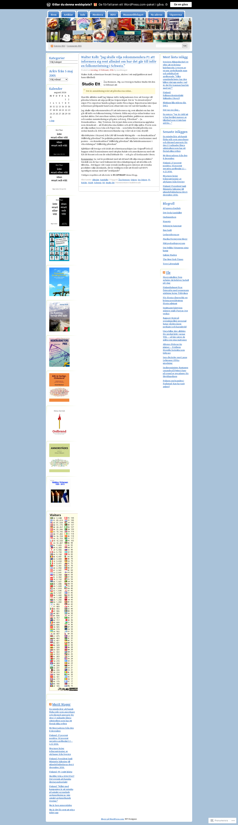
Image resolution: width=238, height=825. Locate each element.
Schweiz (97, 182)
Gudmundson (169, 217)
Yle (168, 273)
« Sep (51, 120)
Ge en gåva (181, 4)
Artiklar (68, 14)
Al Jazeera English (172, 208)
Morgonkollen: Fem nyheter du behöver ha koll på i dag (176, 280)
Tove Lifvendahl (171, 264)
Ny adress (156, 14)
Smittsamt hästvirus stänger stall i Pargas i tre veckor (175, 311)
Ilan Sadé (167, 230)
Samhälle (104, 180)
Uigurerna (176, 14)
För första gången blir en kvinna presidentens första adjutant (175, 300)
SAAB (90, 182)
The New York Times (173, 259)
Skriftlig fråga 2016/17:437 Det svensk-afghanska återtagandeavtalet (61, 779)
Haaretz (167, 221)
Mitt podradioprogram (174, 243)
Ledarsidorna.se (171, 234)
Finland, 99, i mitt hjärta (60, 772)
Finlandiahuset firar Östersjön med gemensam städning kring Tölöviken (176, 290)
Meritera (97, 14)
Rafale (84, 182)
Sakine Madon (170, 255)
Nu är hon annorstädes (60, 805)
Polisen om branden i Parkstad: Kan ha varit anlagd (174, 384)
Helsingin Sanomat (172, 226)
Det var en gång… (171, 110)
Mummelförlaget (133, 14)
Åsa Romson (124, 180)
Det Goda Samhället (172, 212)
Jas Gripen (142, 180)
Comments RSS (74, 46)
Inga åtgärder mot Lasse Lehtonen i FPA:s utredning (175, 360)
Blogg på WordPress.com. (112, 819)
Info (82, 14)
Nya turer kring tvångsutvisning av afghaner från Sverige (60, 751)
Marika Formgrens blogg (175, 239)
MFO (113, 14)
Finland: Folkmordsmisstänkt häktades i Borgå (173, 95)
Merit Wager (61, 704)
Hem (54, 14)
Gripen (134, 180)
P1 (149, 180)
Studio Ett (110, 182)
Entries (59, 46)
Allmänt (95, 180)
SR (103, 182)
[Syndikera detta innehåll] (50, 704)
